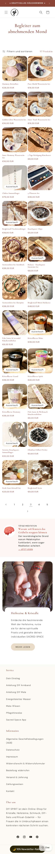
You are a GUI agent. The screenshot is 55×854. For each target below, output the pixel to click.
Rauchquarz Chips (35, 229)
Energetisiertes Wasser (18, 699)
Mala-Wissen (13, 706)
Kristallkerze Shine (35, 338)
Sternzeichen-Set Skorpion (13, 303)
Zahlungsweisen (14, 784)
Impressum (12, 756)
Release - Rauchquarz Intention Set (36, 266)
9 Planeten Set (33, 193)
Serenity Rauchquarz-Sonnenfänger (11, 451)
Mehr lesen (23, 647)
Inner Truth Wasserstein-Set (39, 120)
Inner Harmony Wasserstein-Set (13, 156)
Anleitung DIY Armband (18, 685)
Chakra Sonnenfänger (10, 193)
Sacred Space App (16, 719)
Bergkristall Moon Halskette (39, 303)
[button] (6, 12)
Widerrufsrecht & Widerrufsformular (25, 763)
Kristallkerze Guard (10, 376)
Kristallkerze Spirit (35, 376)
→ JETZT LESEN (25, 549)
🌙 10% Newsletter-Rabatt (27, 849)
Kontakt (10, 791)
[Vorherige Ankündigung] (5, 3)
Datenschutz (13, 749)
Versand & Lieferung (17, 777)
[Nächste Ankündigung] (49, 3)
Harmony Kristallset (10, 84)
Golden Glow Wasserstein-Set (14, 120)
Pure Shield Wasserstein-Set (39, 84)
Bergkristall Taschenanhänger (14, 229)
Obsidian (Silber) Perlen (37, 450)
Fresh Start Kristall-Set (11, 488)
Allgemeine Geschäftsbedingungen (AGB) (25, 741)
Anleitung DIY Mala (16, 692)
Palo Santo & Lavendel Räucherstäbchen (11, 339)
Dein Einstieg (13, 678)
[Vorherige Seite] (6, 504)
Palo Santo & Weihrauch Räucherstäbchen (38, 413)
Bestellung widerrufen (17, 770)
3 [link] (31, 504)
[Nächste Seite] (27, 511)
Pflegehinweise (14, 712)
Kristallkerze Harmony (11, 412)
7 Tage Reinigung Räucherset (39, 155)
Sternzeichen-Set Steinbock (13, 265)
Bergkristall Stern (35, 488)
